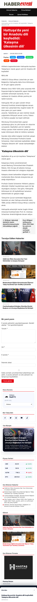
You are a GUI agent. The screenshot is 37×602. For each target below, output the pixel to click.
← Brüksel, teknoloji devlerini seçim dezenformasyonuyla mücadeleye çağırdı (11, 223)
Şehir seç (8, 400)
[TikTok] (27, 418)
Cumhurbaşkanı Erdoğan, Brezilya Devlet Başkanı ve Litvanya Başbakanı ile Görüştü (19, 496)
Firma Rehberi (26, 10)
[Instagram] (16, 418)
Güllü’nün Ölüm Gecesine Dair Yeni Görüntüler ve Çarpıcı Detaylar (18, 488)
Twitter (13, 57)
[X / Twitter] (10, 418)
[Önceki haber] (27, 431)
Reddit (6, 60)
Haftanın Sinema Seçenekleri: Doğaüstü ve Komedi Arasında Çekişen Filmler (17, 505)
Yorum (4, 329)
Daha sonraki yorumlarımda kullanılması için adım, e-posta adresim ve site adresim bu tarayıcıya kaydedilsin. (17, 375)
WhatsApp (29, 57)
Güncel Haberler (11, 10)
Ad (3, 347)
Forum (11, 14)
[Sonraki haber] (31, 431)
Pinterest (13, 60)
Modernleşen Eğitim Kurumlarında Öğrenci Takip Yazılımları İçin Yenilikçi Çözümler (19, 492)
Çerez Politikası (22, 14)
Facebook (20, 57)
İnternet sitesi (6, 362)
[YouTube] (21, 418)
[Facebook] (5, 418)
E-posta (5, 355)
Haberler (4, 21)
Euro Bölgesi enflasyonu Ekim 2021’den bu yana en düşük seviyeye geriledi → (28, 226)
